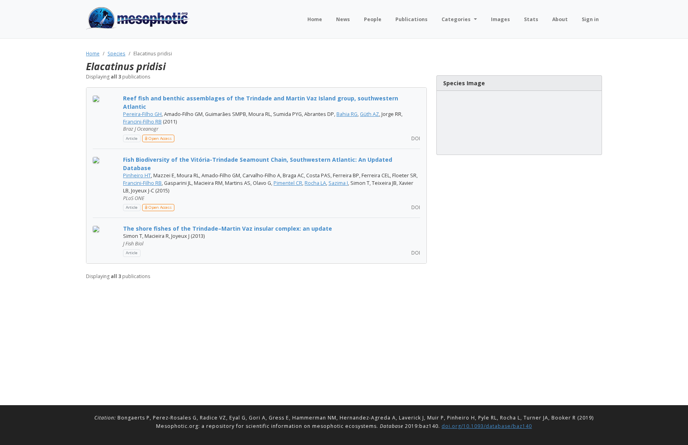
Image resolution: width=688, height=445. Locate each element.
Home (93, 53)
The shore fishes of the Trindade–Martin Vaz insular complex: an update (227, 228)
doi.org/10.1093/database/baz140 (487, 426)
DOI (415, 138)
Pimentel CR (288, 183)
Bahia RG (347, 114)
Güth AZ (369, 114)
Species (116, 53)
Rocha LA (315, 183)
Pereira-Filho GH (142, 114)
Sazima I (338, 183)
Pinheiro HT (137, 175)
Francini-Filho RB (142, 121)
